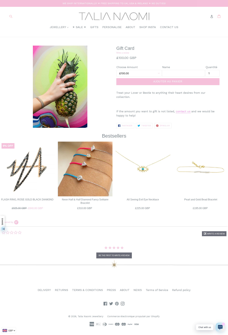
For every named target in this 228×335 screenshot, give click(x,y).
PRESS (111, 290)
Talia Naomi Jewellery (90, 316)
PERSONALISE (112, 27)
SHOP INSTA (147, 27)
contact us (183, 111)
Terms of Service (157, 290)
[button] (214, 233)
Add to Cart (27, 207)
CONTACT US (169, 27)
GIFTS (94, 27)
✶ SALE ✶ (79, 27)
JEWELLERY (60, 27)
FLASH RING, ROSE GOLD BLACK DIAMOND (27, 199)
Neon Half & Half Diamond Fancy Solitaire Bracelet (85, 201)
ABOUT (130, 27)
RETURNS (61, 290)
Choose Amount (127, 67)
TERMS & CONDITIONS (87, 290)
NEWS (138, 290)
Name (166, 67)
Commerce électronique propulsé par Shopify (133, 316)
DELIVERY (44, 290)
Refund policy (181, 290)
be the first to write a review (114, 255)
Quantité (211, 67)
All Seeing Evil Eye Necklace (143, 199)
